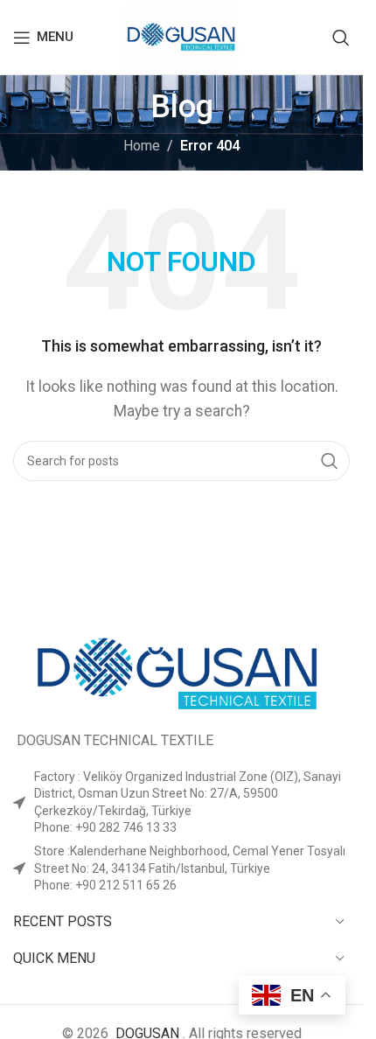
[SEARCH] (330, 461)
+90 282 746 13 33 (126, 827)
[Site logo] (181, 36)
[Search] (341, 37)
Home (141, 145)
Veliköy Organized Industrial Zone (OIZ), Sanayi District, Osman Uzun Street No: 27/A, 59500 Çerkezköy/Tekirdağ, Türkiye (187, 794)
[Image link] (181, 670)
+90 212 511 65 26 (126, 885)
